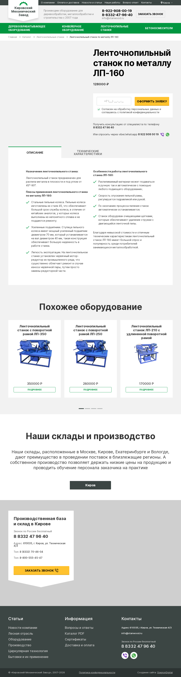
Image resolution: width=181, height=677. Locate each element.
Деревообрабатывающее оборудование (26, 28)
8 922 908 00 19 (148, 134)
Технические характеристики (88, 152)
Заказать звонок (150, 14)
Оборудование (19, 639)
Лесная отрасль (20, 633)
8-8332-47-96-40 (117, 15)
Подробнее (35, 389)
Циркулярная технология (28, 651)
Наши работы (112, 2)
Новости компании (22, 628)
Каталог (26, 37)
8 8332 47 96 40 (103, 127)
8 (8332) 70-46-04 (31, 551)
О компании (48, 2)
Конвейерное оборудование (73, 28)
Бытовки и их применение (28, 657)
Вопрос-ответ (131, 2)
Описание (35, 152)
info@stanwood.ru (113, 18)
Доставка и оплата (79, 645)
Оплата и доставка (68, 2)
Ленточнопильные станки (115, 28)
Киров (166, 2)
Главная (12, 37)
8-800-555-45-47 (31, 557)
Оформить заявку (152, 101)
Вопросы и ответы (79, 628)
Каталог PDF (74, 633)
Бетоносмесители (159, 28)
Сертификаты (75, 639)
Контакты (146, 2)
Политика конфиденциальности (97, 672)
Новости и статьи (92, 2)
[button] (81, 408)
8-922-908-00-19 (117, 11)
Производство (19, 645)
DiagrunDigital (165, 672)
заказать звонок (39, 570)
